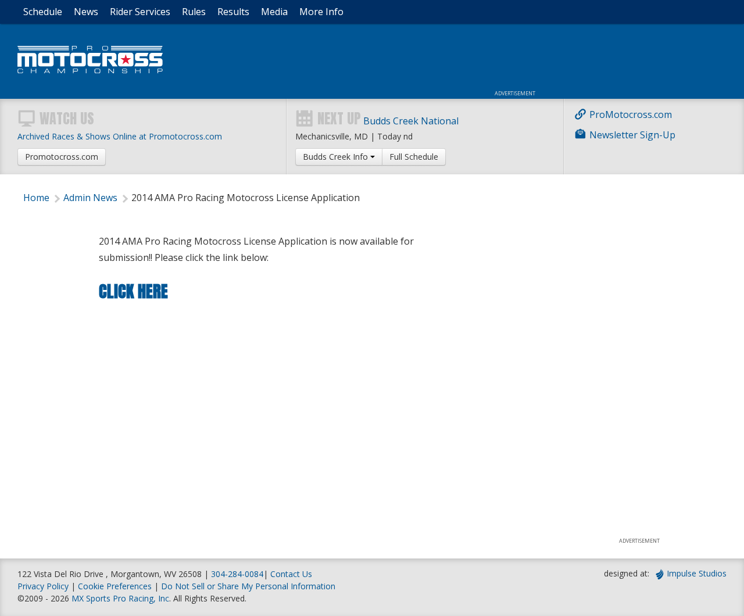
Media (274, 11)
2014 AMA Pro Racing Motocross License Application (245, 197)
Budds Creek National (411, 120)
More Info (321, 11)
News (86, 11)
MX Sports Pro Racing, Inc (120, 598)
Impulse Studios (697, 573)
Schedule (42, 11)
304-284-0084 (237, 573)
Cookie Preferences (116, 586)
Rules (194, 11)
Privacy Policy (43, 586)
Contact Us (291, 573)
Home (36, 197)
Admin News (90, 197)
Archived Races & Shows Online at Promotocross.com (119, 136)
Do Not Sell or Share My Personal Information (248, 586)
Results (233, 11)
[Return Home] (90, 70)
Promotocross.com (61, 156)
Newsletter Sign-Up (632, 134)
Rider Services (140, 11)
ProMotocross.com (630, 114)
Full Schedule (413, 156)
